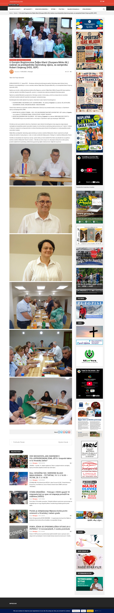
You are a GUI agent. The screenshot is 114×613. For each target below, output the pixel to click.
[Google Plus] (64, 432)
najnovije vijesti (14, 9)
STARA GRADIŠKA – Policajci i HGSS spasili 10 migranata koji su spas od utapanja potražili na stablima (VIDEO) (49, 494)
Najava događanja (73, 9)
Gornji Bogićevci (21, 60)
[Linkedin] (66, 432)
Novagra (30, 71)
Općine (53, 9)
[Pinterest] (69, 432)
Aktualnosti (28, 9)
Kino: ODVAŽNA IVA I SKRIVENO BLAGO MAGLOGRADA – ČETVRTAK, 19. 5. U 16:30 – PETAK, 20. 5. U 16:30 (48, 475)
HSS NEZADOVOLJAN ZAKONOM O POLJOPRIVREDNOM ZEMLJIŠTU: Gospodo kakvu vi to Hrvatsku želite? (50, 458)
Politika (61, 9)
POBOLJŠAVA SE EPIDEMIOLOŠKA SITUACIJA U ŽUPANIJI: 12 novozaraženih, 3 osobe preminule (49, 528)
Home (11, 13)
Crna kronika (86, 9)
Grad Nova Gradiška (41, 9)
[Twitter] (104, 1)
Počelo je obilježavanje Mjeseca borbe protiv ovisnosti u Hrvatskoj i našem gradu (48, 512)
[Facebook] (100, 1)
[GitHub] (102, 1)
